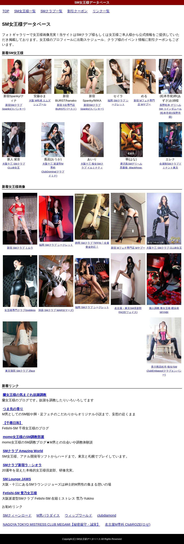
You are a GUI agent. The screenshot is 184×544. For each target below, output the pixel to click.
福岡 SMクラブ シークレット (118, 102)
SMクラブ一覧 (51, 11)
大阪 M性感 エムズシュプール (40, 102)
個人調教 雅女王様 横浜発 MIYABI (164, 310)
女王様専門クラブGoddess (20, 310)
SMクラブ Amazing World (23, 451)
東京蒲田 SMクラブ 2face (20, 370)
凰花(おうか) (53, 159)
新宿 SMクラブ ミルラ (20, 247)
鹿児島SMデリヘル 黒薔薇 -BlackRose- (131, 165)
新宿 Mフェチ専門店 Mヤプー (144, 102)
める (144, 96)
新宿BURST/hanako (65, 98)
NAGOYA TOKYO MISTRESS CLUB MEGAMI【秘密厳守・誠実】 (51, 524)
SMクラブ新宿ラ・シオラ (22, 465)
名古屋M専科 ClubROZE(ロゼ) (127, 524)
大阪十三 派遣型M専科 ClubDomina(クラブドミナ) (52, 169)
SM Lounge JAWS (17, 479)
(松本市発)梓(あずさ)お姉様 (170, 98)
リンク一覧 (101, 11)
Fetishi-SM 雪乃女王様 (20, 493)
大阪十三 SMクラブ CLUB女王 (13, 165)
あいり (92, 159)
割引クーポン (77, 11)
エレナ (170, 159)
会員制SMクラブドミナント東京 (170, 165)
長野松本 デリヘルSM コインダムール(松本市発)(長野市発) (170, 110)
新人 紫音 (13, 159)
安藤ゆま (40, 96)
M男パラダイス (48, 515)
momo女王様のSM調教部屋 (23, 437)
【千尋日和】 (13, 423)
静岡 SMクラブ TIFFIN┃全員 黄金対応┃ (92, 244)
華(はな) (131, 159)
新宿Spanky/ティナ (13, 98)
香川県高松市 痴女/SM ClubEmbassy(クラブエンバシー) (164, 370)
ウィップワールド (78, 515)
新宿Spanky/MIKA (92, 98)
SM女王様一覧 (25, 11)
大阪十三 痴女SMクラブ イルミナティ (92, 165)
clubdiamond (106, 515)
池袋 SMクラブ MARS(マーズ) (56, 310)
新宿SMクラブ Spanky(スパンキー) (13, 106)
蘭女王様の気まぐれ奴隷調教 (24, 395)
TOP (5, 11)
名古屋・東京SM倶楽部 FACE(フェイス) (128, 310)
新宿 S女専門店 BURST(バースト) (65, 106)
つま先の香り (13, 409)
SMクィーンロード (17, 515)
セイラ (118, 96)
